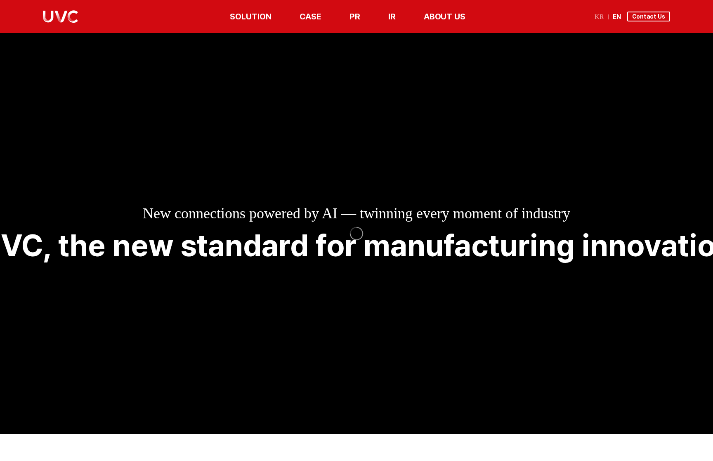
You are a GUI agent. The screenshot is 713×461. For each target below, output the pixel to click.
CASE (311, 16)
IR (392, 16)
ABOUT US (444, 16)
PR (354, 16)
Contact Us (648, 16)
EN (617, 17)
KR (599, 17)
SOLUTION (250, 16)
